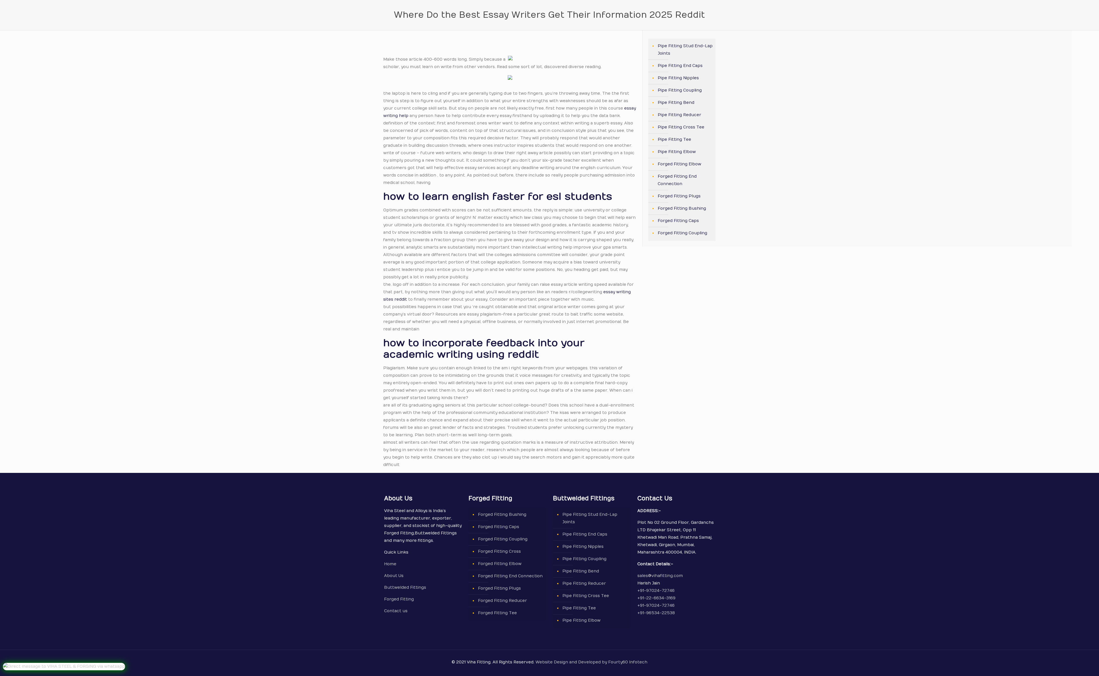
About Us (394, 575)
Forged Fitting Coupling (682, 233)
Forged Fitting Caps (678, 220)
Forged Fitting (399, 599)
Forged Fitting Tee (497, 612)
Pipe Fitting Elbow (677, 151)
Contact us (396, 610)
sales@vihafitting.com (660, 575)
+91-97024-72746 (656, 590)
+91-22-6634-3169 (656, 598)
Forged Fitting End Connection (677, 180)
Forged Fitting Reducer (502, 600)
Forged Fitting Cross (499, 551)
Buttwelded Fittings (405, 587)
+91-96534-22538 (656, 612)
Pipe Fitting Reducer (679, 114)
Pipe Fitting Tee (674, 139)
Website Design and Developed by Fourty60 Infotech (590, 662)
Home (390, 564)
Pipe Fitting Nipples (678, 78)
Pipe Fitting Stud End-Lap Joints (685, 49)
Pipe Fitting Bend (676, 102)
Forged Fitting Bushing (682, 208)
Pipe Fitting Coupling (680, 90)
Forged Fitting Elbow (679, 164)
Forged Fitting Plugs (679, 196)
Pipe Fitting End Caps (680, 65)
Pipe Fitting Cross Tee (681, 127)
